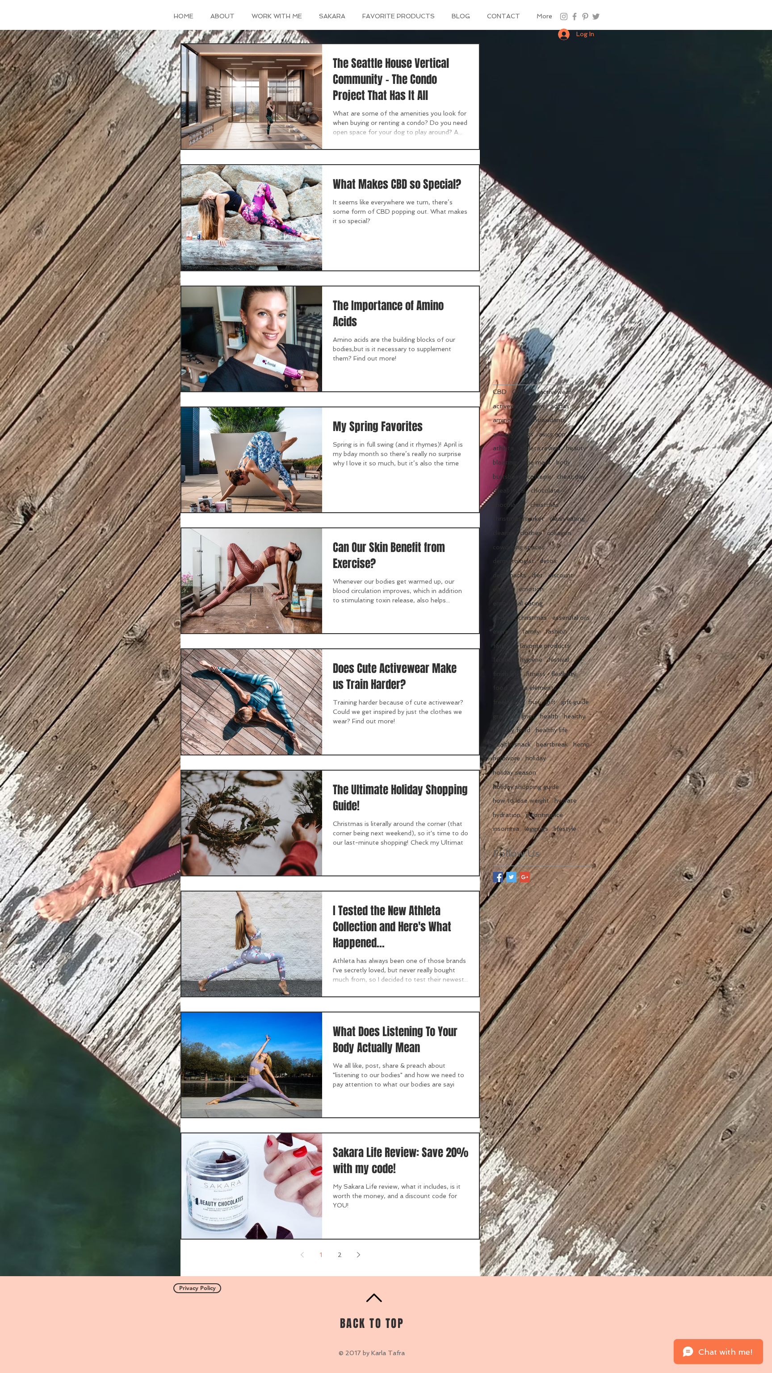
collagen (559, 532)
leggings (536, 828)
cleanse (504, 532)
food (500, 687)
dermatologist (513, 560)
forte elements (534, 687)
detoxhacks (509, 575)
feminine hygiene (517, 659)
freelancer (507, 701)
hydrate (565, 800)
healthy (574, 716)
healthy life (552, 730)
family (531, 631)
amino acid (508, 419)
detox (548, 560)
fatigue (503, 645)
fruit (534, 701)
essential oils (571, 617)
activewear (555, 391)
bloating (504, 462)
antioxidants (548, 419)
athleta (503, 448)
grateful (504, 716)
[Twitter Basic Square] (511, 877)
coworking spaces (519, 547)
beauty (576, 448)
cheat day (571, 476)
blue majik (536, 462)
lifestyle (565, 828)
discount (560, 575)
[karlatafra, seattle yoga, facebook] (574, 16)
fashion (556, 631)
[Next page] (358, 1255)
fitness (535, 673)
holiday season (514, 772)
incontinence (544, 814)
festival (558, 659)
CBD (500, 391)
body (563, 462)
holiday (535, 758)
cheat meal (509, 490)
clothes (530, 532)
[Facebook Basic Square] (498, 877)
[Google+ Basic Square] (525, 877)
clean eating (567, 518)
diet (537, 575)
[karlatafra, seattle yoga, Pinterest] (585, 16)
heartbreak (552, 744)
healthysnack (512, 744)
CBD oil (523, 391)
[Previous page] (302, 1255)
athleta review (540, 448)
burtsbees (507, 476)
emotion (531, 589)
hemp (581, 744)
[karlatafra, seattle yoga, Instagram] (564, 16)
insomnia (506, 828)
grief (528, 716)
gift (550, 701)
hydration (506, 814)
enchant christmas (520, 617)
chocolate (545, 490)
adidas (559, 406)
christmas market (518, 518)
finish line (506, 673)
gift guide (575, 701)
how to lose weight (521, 800)
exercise (504, 631)
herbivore (506, 758)
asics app (552, 434)
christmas (544, 504)
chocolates (509, 504)
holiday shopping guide (526, 786)
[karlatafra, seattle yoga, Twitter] (596, 16)
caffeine (539, 476)
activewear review (519, 406)
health (549, 716)
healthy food (511, 730)
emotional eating (518, 603)
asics (526, 434)
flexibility (563, 673)
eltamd (503, 589)
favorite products (544, 645)
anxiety (503, 434)
